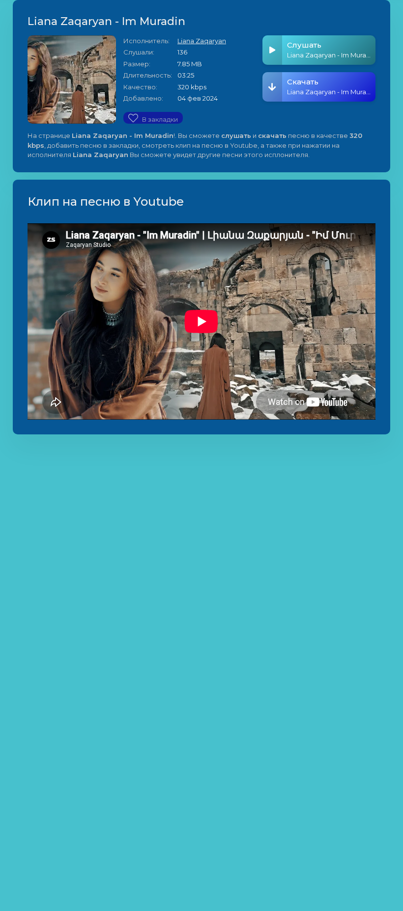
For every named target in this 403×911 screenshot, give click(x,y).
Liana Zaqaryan (201, 41)
